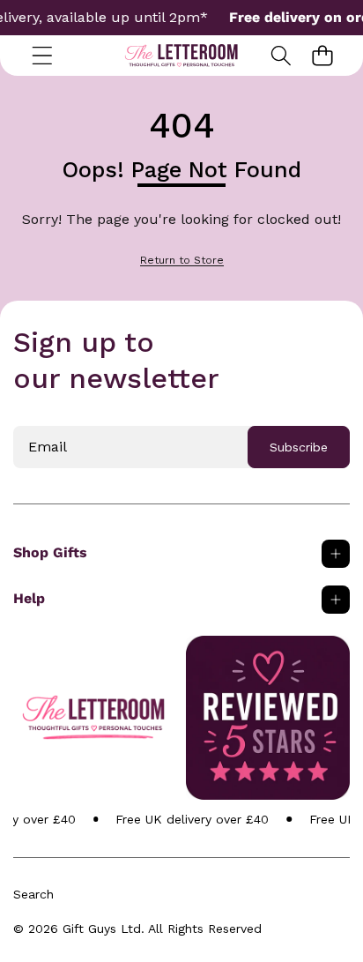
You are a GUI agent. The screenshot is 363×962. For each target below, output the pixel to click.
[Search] (280, 55)
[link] (182, 260)
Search (33, 894)
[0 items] (322, 55)
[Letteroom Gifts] (181, 55)
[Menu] (42, 55)
